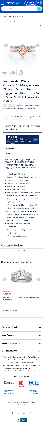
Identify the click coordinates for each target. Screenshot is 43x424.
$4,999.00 (6, 292)
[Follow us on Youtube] (24, 413)
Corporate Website (21, 360)
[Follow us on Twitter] (18, 413)
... (9, 21)
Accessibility (21, 357)
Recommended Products (16, 262)
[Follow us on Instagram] (30, 413)
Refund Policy (8, 360)
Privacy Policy (34, 360)
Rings (13, 21)
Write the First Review (32, 105)
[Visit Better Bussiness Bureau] (21, 420)
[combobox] (21, 8)
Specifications (10, 153)
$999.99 (7, 294)
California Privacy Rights (10, 365)
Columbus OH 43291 (15, 117)
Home (4, 21)
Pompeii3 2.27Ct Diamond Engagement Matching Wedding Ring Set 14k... (21, 298)
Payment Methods (27, 362)
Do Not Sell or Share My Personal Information (21, 371)
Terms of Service (33, 357)
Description (9, 148)
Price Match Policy (9, 357)
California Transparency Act (30, 365)
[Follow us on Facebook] (12, 413)
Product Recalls (13, 362)
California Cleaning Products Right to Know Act (21, 368)
